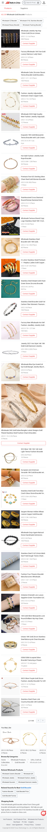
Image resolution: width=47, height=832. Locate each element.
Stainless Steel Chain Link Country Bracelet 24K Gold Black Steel (33, 700)
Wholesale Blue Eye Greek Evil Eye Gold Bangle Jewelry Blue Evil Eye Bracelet (33, 365)
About (8, 825)
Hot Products (7, 819)
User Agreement (17, 825)
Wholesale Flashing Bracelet (32, 25)
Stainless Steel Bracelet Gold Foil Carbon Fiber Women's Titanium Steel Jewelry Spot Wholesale (33, 302)
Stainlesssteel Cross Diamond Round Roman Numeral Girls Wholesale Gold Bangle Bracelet (32, 198)
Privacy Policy (29, 825)
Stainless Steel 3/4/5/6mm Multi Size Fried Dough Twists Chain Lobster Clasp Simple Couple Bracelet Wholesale (33, 554)
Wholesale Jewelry (8, 778)
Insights (31, 822)
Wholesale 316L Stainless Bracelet (31, 21)
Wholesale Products (18, 760)
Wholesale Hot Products (36, 819)
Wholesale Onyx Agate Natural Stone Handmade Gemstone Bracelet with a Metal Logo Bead (33, 533)
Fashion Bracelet (7, 791)
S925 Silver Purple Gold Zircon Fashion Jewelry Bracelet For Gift (33, 679)
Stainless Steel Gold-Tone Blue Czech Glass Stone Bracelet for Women (32, 492)
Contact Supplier (29, 43)
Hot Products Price (20, 819)
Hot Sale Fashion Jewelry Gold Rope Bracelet (32, 157)
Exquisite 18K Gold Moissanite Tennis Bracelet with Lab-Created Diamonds (33, 136)
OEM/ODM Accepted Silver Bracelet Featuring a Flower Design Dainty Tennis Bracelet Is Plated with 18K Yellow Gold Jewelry (33, 658)
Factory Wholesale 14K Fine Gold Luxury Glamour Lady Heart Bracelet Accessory (33, 52)
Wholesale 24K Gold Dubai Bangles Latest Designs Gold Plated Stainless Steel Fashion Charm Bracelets (21, 431)
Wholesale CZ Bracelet (9, 21)
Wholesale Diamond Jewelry (27, 782)
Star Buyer (16, 822)
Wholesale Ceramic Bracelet (11, 774)
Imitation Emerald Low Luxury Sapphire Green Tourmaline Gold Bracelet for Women (33, 596)
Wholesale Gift (28, 774)
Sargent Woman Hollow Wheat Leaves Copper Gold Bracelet (32, 512)
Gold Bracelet (20, 762)
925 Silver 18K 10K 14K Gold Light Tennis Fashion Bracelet (32, 450)
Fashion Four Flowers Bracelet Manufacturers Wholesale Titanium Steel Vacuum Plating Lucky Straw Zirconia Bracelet (32, 575)
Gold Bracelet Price (22, 791)
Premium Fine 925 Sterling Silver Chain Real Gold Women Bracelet (33, 177)
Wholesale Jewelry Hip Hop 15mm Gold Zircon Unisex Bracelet (31, 32)
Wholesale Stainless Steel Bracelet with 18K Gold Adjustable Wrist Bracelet (30, 240)
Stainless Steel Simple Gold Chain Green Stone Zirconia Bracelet (33, 282)
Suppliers (24, 8)
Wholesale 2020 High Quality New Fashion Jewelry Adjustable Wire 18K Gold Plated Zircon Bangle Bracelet (33, 115)
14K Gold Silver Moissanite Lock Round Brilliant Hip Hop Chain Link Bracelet (33, 617)
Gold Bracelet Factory (9, 796)
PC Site (24, 822)
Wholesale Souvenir (8, 782)
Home (3, 760)
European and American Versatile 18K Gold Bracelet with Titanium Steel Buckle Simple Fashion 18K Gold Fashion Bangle (33, 471)
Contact (38, 825)
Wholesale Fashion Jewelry (26, 778)
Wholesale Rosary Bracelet (10, 25)
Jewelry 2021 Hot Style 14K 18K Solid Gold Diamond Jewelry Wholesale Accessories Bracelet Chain (33, 344)
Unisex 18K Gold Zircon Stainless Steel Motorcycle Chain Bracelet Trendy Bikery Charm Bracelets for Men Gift (33, 637)
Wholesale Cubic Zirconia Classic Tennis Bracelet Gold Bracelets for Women (33, 73)
